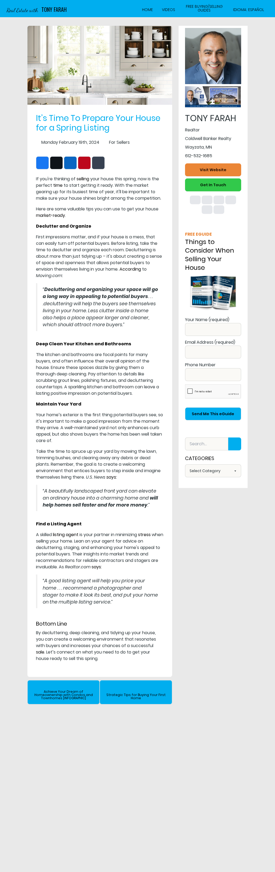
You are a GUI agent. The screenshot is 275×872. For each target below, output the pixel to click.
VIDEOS (168, 9)
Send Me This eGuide (213, 414)
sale (40, 652)
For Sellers (119, 142)
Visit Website (213, 170)
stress (144, 535)
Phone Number (200, 365)
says (96, 567)
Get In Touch (213, 185)
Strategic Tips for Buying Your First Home (136, 696)
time (58, 185)
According (130, 269)
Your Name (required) (207, 320)
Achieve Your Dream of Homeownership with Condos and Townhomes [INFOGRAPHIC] (63, 694)
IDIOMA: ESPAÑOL (248, 9)
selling (83, 179)
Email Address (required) (210, 342)
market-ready (50, 215)
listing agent (65, 535)
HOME (147, 9)
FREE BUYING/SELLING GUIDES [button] (204, 8)
